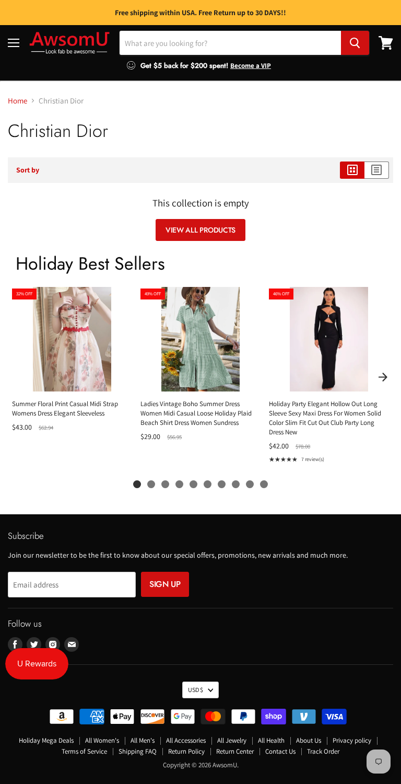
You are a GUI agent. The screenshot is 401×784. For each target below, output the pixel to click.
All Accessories (186, 740)
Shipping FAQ (138, 751)
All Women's (102, 740)
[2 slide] (151, 484)
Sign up (165, 584)
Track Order (323, 751)
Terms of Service (84, 751)
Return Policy (186, 751)
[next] (382, 376)
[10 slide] (264, 484)
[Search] (355, 43)
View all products (200, 230)
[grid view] (352, 170)
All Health (271, 740)
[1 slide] (137, 484)
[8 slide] (236, 484)
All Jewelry (231, 740)
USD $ (195, 690)
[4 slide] (179, 484)
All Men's (143, 740)
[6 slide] (207, 484)
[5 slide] (193, 484)
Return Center (235, 751)
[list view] (376, 170)
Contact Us (280, 751)
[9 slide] (250, 484)
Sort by (27, 170)
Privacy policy (352, 740)
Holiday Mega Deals (46, 740)
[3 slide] (165, 484)
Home (17, 100)
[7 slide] (222, 484)
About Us (308, 740)
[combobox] (230, 43)
